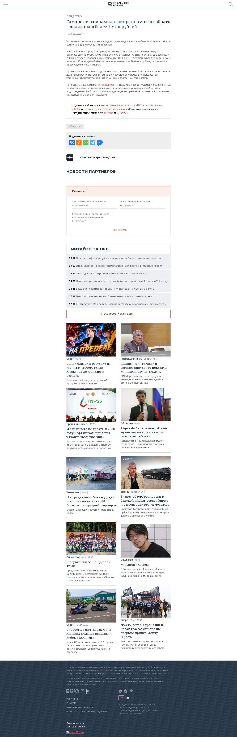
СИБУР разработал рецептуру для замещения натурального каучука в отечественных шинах (144, 373)
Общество (74, 16)
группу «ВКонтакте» (139, 105)
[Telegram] (92, 142)
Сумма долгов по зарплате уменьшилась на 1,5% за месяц (107, 273)
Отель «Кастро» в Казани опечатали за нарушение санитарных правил (115, 265)
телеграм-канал (112, 105)
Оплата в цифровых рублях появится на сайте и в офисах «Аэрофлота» (115, 258)
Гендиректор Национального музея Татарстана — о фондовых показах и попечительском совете (144, 437)
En (127, 698)
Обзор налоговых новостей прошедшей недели (91, 505)
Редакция (72, 699)
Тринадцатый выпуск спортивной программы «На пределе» (88, 373)
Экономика (72, 492)
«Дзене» (122, 113)
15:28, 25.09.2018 (75, 33)
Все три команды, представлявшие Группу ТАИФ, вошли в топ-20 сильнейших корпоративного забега (142, 636)
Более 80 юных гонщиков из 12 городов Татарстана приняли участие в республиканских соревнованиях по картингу (90, 641)
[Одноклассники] (79, 142)
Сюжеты (78, 191)
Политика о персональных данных (86, 711)
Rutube (108, 113)
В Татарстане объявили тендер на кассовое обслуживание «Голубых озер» (117, 304)
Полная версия (75, 723)
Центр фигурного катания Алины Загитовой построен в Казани (110, 296)
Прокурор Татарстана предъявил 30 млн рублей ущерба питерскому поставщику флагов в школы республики (145, 505)
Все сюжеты (120, 229)
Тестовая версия (76, 726)
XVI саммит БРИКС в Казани (89, 203)
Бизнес (125, 491)
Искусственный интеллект (135, 203)
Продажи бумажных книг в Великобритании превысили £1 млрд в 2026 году (118, 281)
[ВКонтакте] (72, 142)
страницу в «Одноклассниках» (105, 109)
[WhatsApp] (85, 142)
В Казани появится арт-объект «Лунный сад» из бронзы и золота (111, 288)
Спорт (70, 358)
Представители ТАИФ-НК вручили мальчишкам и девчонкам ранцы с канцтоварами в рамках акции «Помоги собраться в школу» (90, 571)
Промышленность (77, 424)
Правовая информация (79, 707)
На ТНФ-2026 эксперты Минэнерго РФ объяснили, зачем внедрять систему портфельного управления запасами (90, 438)
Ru (121, 698)
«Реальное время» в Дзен (97, 157)
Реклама (71, 703)
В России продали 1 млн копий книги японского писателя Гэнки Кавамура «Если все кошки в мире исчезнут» (143, 570)
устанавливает (107, 84)
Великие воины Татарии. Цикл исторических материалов (90, 217)
